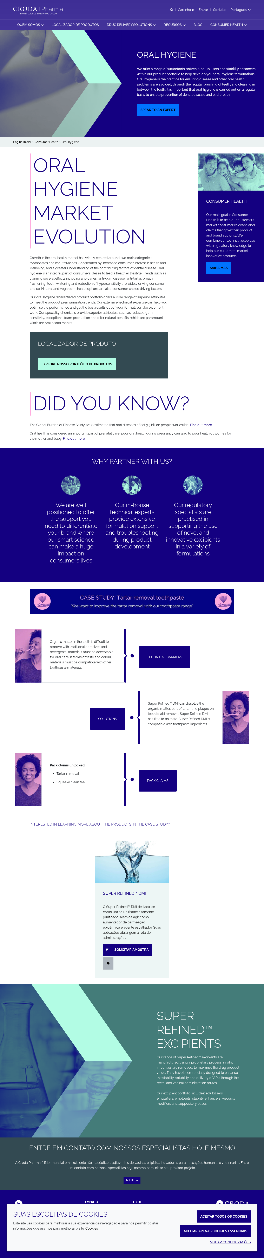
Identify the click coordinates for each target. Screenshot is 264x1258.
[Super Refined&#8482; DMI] (132, 862)
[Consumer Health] (231, 172)
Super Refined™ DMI (124, 893)
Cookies (91, 1228)
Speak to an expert (158, 110)
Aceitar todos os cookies (223, 1216)
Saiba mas (219, 268)
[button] (30, 25)
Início (130, 1180)
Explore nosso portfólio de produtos (76, 364)
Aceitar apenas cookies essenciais (215, 1231)
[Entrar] (108, 963)
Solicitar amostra (131, 950)
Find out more (201, 425)
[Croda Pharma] (38, 9)
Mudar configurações (230, 1242)
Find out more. (74, 438)
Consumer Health (226, 201)
